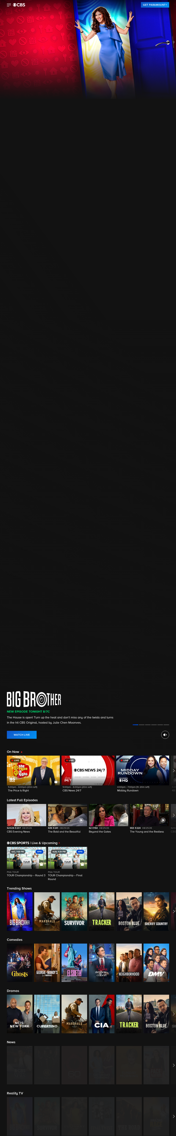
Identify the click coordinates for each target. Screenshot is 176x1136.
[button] (9, 5)
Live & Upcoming (44, 843)
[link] (155, 5)
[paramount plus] (19, 5)
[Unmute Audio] (165, 735)
